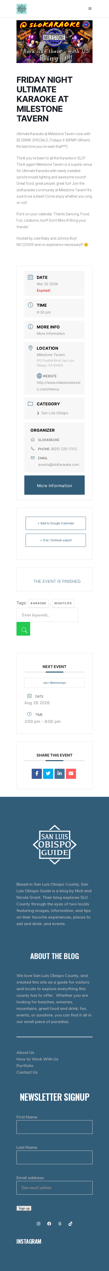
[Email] (71, 774)
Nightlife (63, 603)
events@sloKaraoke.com (58, 464)
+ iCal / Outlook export (56, 540)
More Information (51, 333)
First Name (26, 1116)
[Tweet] (48, 774)
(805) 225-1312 (64, 449)
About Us (25, 1052)
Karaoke (39, 603)
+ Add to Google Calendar (56, 523)
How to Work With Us (37, 1058)
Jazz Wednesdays (54, 682)
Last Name (26, 1147)
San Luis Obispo (54, 413)
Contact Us (27, 1072)
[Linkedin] (60, 774)
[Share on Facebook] (37, 774)
